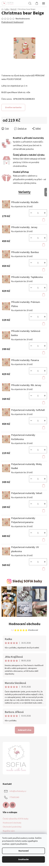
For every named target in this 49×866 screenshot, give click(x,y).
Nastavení (24, 850)
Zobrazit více (24, 730)
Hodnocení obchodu (24, 623)
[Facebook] (6, 805)
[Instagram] (12, 805)
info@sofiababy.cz (17, 791)
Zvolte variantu (13, 107)
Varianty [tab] (24, 192)
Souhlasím (23, 859)
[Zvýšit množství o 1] (45, 213)
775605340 (14, 797)
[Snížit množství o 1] (31, 213)
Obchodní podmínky (12, 826)
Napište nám (9, 830)
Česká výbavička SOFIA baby (15, 818)
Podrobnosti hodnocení (12, 22)
